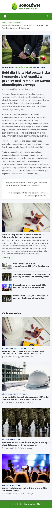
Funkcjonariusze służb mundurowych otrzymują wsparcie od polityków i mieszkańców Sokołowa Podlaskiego (26, 184)
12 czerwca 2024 (10, 89)
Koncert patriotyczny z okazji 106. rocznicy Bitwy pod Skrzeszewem (29, 286)
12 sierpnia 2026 (10, 494)
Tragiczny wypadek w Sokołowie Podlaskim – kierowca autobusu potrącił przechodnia (27, 194)
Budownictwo (7, 348)
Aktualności (8, 67)
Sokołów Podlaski (23, 67)
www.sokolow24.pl (33, 504)
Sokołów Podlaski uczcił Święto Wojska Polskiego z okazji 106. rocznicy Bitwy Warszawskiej (31, 276)
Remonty (17, 394)
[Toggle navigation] (5, 16)
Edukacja (18, 348)
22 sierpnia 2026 (10, 357)
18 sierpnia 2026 (10, 402)
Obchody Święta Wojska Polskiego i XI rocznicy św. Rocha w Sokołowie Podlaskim (30, 298)
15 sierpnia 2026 (10, 448)
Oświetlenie (7, 394)
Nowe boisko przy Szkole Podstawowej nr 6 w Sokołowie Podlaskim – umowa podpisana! (23, 236)
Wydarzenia (39, 67)
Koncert (5, 485)
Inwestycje (29, 348)
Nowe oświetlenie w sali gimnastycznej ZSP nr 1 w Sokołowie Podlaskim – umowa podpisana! (30, 266)
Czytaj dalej (6, 258)
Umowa (24, 394)
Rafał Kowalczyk (27, 89)
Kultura (5, 440)
